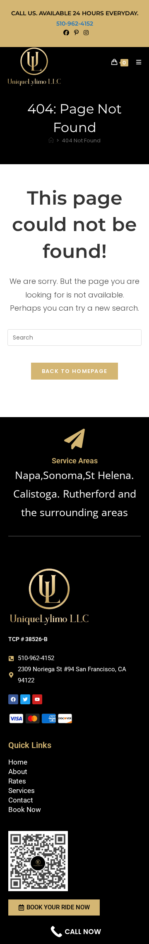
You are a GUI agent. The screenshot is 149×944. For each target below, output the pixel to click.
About (17, 771)
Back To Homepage (75, 371)
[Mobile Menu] (136, 62)
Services (21, 790)
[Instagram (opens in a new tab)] (85, 32)
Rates (17, 781)
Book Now (24, 809)
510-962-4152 (74, 23)
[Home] (51, 140)
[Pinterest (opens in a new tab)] (76, 32)
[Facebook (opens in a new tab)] (66, 32)
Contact (20, 800)
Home (17, 762)
